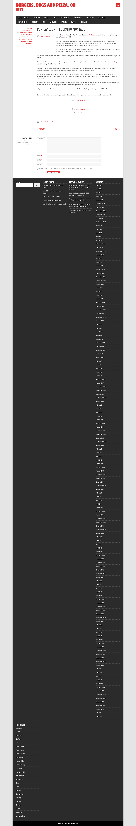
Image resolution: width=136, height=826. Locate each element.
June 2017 (99, 365)
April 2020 (99, 262)
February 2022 (100, 203)
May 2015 (99, 456)
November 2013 (101, 522)
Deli (55, 18)
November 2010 (101, 654)
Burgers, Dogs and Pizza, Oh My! (46, 7)
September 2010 (101, 661)
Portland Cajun (22, 39)
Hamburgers (77, 18)
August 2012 (100, 577)
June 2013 (99, 540)
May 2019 (99, 291)
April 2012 (99, 592)
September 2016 (101, 398)
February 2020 (100, 269)
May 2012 (99, 588)
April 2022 (99, 196)
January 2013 (100, 559)
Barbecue (19, 728)
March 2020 (99, 266)
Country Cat (112, 62)
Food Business (64, 18)
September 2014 (101, 485)
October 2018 (100, 313)
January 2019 (100, 306)
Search (18, 182)
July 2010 (99, 669)
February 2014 (100, 511)
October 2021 (100, 218)
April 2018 (99, 335)
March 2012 (99, 595)
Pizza (43, 22)
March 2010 (99, 683)
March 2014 (99, 507)
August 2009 (100, 709)
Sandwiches (53, 22)
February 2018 (100, 343)
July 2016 (99, 405)
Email (39, 160)
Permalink (29, 43)
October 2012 (100, 570)
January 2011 (100, 647)
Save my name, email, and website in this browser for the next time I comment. (67, 168)
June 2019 (99, 288)
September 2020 (101, 251)
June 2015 (99, 453)
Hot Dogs (34, 22)
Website (40, 164)
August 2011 (99, 621)
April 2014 (99, 504)
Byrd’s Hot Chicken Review (51, 197)
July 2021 (99, 229)
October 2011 (100, 614)
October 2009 (100, 702)
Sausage (64, 22)
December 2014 (101, 475)
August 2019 (100, 284)
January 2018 (100, 346)
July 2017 (99, 361)
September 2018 (101, 317)
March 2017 (99, 376)
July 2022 (99, 185)
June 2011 (99, 628)
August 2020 (100, 255)
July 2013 (99, 537)
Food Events (20, 750)
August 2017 (100, 357)
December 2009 (101, 694)
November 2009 (101, 698)
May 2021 (99, 233)
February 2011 (100, 643)
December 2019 (101, 277)
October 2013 (100, 526)
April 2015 (99, 460)
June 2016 (99, 409)
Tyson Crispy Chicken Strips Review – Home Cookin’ (79, 187)
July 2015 (99, 449)
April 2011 (99, 636)
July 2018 (99, 324)
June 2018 (99, 328)
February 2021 (100, 244)
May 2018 (99, 332)
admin (30, 28)
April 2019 (99, 295)
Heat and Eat (102, 18)
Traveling (83, 22)
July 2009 (99, 713)
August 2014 (100, 489)
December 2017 (101, 350)
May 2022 (99, 192)
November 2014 (101, 478)
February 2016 (100, 423)
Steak (18, 809)
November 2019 (101, 280)
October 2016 (100, 394)
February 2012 (100, 599)
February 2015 (100, 467)
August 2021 (100, 225)
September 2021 (101, 222)
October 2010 (100, 658)
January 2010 (100, 691)
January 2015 (100, 471)
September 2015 (101, 442)
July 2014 (99, 493)
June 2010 (99, 672)
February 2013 (100, 555)
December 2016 (101, 387)
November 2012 (101, 566)
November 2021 (101, 214)
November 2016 (101, 390)
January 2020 (100, 273)
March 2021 (99, 240)
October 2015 (100, 438)
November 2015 (101, 434)
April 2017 (99, 372)
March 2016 (99, 420)
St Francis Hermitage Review (52, 200)
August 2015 (100, 445)
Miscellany (29, 34)
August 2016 (100, 401)
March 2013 (99, 551)
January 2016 (100, 427)
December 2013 (101, 519)
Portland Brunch (26, 37)
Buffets (46, 18)
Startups (18, 805)
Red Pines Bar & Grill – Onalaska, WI (54, 204)
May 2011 (99, 632)
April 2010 (99, 680)
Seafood (73, 22)
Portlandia (91, 35)
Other (17, 783)
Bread (18, 732)
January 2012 (100, 603)
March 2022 (99, 200)
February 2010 (100, 687)
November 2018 (101, 310)
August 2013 (100, 533)
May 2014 (99, 500)
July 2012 (99, 581)
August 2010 (100, 665)
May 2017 (99, 368)
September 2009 (101, 705)
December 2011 (100, 606)
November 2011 (100, 610)
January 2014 (100, 515)
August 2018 (100, 321)
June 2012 (99, 584)
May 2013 (99, 544)
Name (39, 156)
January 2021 (100, 247)
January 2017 (100, 383)
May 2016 (99, 412)
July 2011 (99, 625)
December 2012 (101, 562)
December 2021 (101, 211)
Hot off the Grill (23, 18)
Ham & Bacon (90, 18)
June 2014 (99, 497)
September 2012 (101, 573)
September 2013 (101, 529)
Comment (41, 138)
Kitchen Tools (20, 776)
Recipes (18, 790)
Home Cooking (22, 22)
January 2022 (100, 207)
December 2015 (101, 431)
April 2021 (99, 236)
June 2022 (99, 189)
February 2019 (100, 302)
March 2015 (99, 464)
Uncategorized (20, 816)
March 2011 (99, 639)
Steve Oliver (73, 204)
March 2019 (99, 299)
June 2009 (99, 716)
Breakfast (36, 18)
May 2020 (99, 258)
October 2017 (100, 354)
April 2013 (99, 548)
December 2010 (101, 650)
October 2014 (100, 482)
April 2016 (99, 416)
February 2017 (100, 379)
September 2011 (101, 617)
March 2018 (99, 339)
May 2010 (99, 676)
